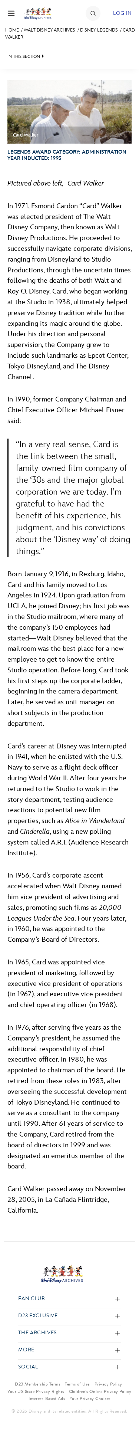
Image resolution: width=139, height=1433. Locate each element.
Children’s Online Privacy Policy (100, 1391)
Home (12, 30)
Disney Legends (99, 30)
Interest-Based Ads (47, 1398)
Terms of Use (77, 1384)
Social (28, 1367)
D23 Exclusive (37, 1316)
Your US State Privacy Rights (35, 1391)
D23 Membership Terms (37, 1384)
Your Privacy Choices (90, 1398)
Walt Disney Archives (49, 30)
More (26, 1350)
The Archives (37, 1333)
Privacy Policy (108, 1384)
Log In (122, 13)
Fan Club (31, 1299)
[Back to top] (125, 1408)
